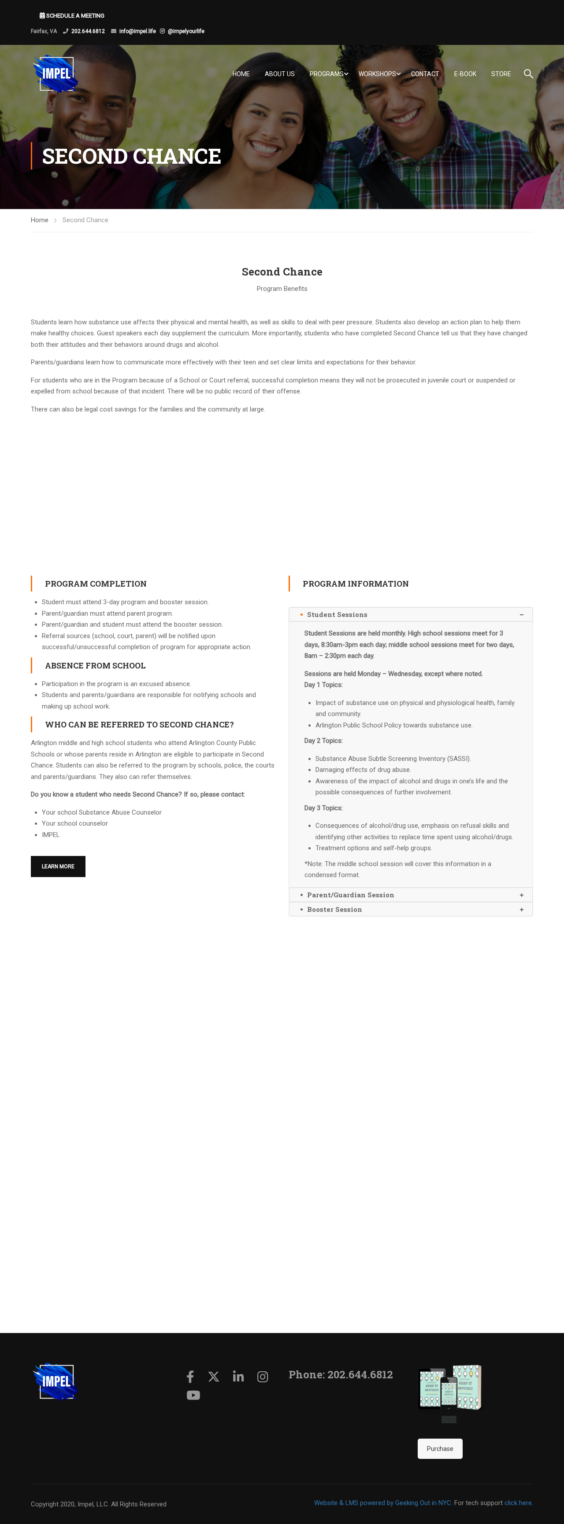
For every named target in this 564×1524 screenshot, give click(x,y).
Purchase (440, 1448)
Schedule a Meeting (74, 15)
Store (501, 73)
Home (241, 73)
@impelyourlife (186, 31)
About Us (280, 73)
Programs (327, 73)
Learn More (58, 866)
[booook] (451, 1390)
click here (518, 1503)
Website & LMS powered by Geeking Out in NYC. (383, 1503)
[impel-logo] (55, 1381)
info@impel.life (137, 31)
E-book (465, 73)
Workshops (377, 73)
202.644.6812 (88, 31)
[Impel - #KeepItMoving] (64, 73)
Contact (425, 73)
